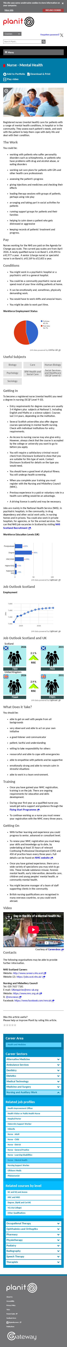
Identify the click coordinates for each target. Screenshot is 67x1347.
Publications (10, 1326)
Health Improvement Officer (20, 1108)
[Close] (63, 3)
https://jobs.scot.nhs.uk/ (29, 977)
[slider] (9, 1025)
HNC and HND (14, 1197)
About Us (10, 1297)
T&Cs (8, 1309)
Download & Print (40, 75)
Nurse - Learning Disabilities (20, 1155)
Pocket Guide (11, 1314)
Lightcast (54, 580)
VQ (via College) (15, 1208)
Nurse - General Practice (18, 1150)
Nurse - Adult (14, 1134)
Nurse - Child (13, 1140)
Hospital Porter (14, 1119)
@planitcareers (13, 1322)
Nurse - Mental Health (17, 1160)
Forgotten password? (50, 35)
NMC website (42, 858)
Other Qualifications (16, 1213)
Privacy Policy (11, 1305)
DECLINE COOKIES (53, 10)
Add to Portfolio (15, 75)
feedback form (11, 1318)
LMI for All (53, 350)
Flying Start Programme (23, 810)
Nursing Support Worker (18, 1165)
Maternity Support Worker (20, 1124)
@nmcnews (12, 997)
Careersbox (54, 949)
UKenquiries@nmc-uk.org (24, 990)
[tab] (33, 1059)
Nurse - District (14, 1145)
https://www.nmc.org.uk (26, 993)
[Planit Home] (18, 28)
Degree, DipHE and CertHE (19, 1203)
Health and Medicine (17, 1045)
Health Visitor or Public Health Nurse (24, 1114)
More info (9, 10)
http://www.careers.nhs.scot (28, 973)
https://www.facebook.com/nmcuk (32, 1000)
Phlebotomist (14, 1176)
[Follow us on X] (62, 35)
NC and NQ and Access (17, 1192)
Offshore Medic (14, 1171)
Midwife (11, 1129)
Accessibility (10, 1301)
